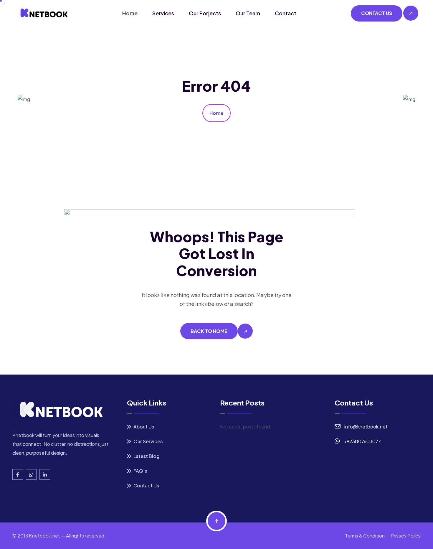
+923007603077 (362, 441)
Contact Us (146, 485)
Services (163, 13)
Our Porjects (205, 13)
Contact (285, 13)
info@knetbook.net (366, 426)
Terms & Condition (365, 535)
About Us (143, 426)
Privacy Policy (406, 535)
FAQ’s (140, 471)
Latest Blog (146, 456)
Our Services (148, 441)
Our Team (248, 13)
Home (130, 13)
